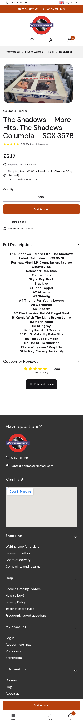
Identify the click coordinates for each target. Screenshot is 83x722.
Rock (51, 51)
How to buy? (15, 595)
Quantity (8, 189)
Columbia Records (15, 111)
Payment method (18, 553)
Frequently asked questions (26, 615)
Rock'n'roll (65, 51)
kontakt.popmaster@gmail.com (32, 466)
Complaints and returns (23, 566)
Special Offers (54, 8)
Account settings (18, 644)
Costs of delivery (18, 560)
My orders (13, 651)
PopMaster (13, 51)
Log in (10, 638)
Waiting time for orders (22, 546)
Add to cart (41, 209)
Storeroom (14, 658)
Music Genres (34, 51)
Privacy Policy (16, 602)
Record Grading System (23, 589)
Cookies (12, 680)
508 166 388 (19, 458)
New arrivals (28, 8)
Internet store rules (20, 609)
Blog (9, 687)
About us (12, 693)
